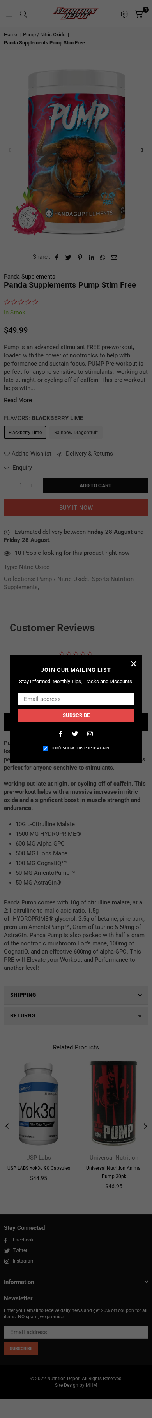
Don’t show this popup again (80, 748)
